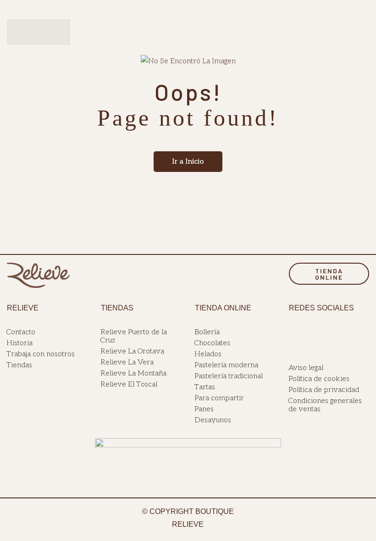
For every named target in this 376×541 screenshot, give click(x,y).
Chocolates (212, 343)
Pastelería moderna (226, 365)
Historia (19, 343)
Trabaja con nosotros (40, 354)
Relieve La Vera (127, 362)
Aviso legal (305, 368)
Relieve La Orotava (132, 351)
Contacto (20, 332)
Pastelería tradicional (228, 376)
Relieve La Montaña (133, 373)
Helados (207, 354)
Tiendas (19, 365)
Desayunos (212, 420)
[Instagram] (302, 332)
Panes (204, 409)
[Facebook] (292, 332)
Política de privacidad (323, 390)
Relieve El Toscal (128, 384)
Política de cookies (318, 379)
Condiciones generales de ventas (325, 405)
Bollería (207, 332)
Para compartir (219, 398)
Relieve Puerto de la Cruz (133, 336)
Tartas (204, 387)
